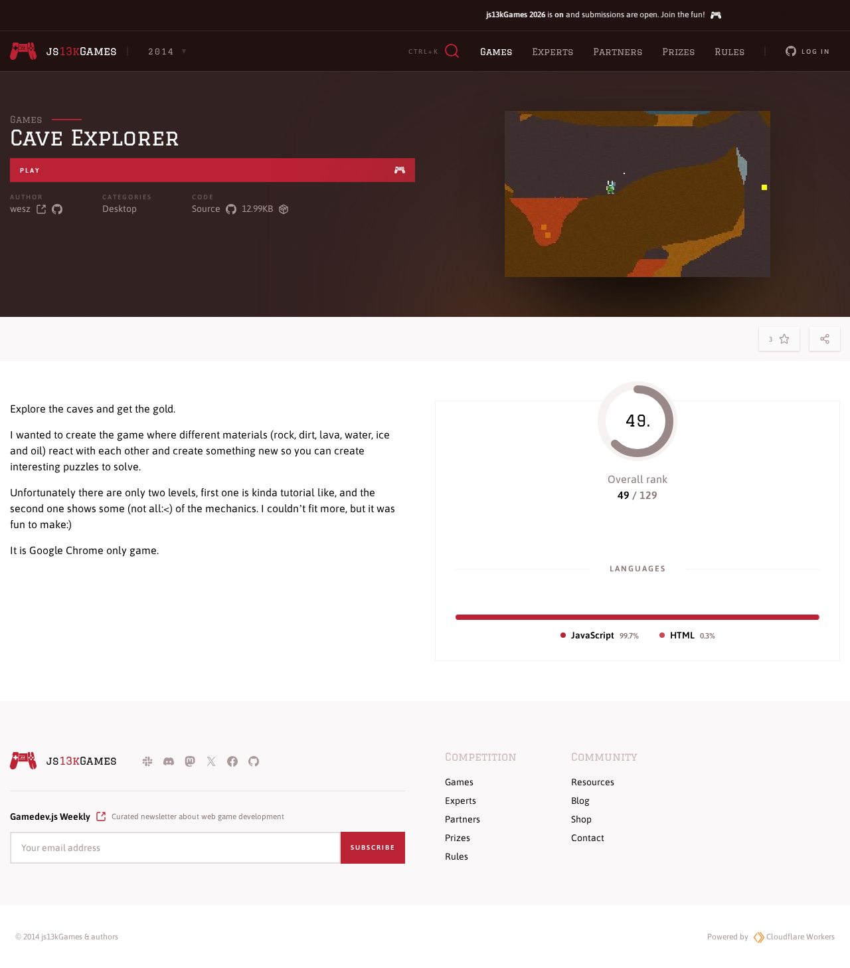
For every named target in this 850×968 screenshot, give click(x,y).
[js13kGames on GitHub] (253, 760)
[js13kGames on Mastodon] (190, 760)
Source (206, 208)
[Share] (824, 339)
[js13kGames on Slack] (147, 760)
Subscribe (373, 847)
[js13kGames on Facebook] (232, 760)
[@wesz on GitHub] (57, 209)
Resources (592, 782)
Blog (580, 800)
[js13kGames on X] (211, 760)
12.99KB (257, 208)
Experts (552, 52)
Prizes (678, 52)
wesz (20, 208)
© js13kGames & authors (66, 936)
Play (30, 170)
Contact (587, 837)
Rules (729, 52)
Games (496, 52)
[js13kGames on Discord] (168, 760)
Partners (617, 52)
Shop (581, 819)
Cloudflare (799, 936)
